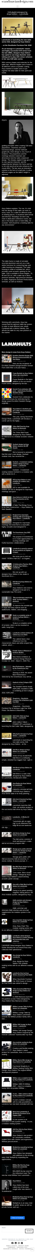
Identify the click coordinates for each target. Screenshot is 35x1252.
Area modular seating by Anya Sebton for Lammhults (22, 1043)
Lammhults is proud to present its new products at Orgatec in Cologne (23, 550)
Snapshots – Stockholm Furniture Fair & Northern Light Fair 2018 (23, 700)
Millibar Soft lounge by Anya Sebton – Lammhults (22, 1025)
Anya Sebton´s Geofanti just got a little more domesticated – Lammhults (23, 410)
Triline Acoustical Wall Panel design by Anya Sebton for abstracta (22, 990)
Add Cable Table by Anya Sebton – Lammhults (21, 717)
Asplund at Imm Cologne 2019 (22, 682)
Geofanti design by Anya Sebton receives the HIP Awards (21, 446)
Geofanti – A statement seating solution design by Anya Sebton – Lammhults (23, 463)
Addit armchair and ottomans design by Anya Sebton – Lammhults (22, 902)
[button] (18, 6)
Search (4, 1227)
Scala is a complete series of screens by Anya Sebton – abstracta (22, 617)
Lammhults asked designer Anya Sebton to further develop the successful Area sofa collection (23, 938)
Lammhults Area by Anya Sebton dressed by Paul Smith (22, 974)
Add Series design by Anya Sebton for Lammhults (21, 834)
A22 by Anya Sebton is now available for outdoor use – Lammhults (21, 481)
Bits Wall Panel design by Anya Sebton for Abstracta (23, 867)
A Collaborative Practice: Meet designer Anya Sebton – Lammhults (22, 565)
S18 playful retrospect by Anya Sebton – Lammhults (23, 734)
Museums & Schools (11, 1248)
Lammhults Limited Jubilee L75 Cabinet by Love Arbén (23, 633)
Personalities (22, 1247)
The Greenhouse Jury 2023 (21, 532)
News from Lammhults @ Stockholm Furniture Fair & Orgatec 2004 (21, 1113)
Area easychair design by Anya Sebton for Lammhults (23, 920)
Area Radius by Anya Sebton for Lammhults (22, 784)
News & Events (11, 1245)
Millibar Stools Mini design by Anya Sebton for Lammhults (22, 1061)
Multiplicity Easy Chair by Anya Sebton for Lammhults (23, 1197)
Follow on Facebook (17, 1217)
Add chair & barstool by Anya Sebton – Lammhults (22, 800)
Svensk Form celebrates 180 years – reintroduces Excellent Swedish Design (22, 390)
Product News (23, 1245)
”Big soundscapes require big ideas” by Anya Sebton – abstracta (22, 599)
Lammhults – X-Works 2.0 (21, 817)
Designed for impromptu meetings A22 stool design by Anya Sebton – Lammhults (22, 516)
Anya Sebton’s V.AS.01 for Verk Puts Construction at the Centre (23, 499)
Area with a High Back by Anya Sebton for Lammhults (23, 885)
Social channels (25, 1248)
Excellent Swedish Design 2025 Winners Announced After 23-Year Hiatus (23, 357)
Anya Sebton (17, 1181)
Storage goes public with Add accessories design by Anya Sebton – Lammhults (22, 850)
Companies (11, 1247)
